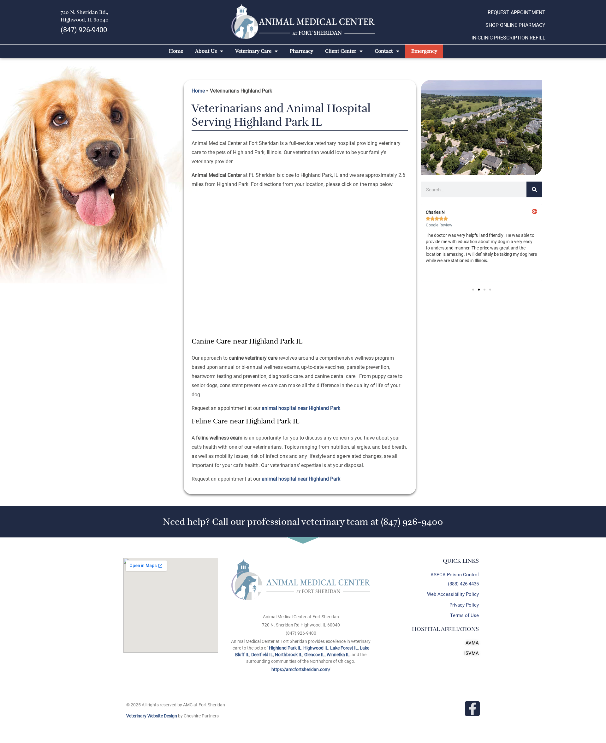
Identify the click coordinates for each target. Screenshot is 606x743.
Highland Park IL (285, 648)
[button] (473, 290)
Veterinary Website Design (151, 716)
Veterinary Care (253, 51)
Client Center (340, 51)
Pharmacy (301, 51)
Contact (384, 51)
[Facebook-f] (472, 708)
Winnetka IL (338, 654)
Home (176, 51)
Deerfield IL (262, 654)
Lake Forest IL (344, 648)
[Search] (534, 189)
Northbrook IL (288, 654)
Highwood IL (315, 648)
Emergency (424, 51)
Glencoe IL (314, 654)
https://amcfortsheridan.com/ (300, 669)
